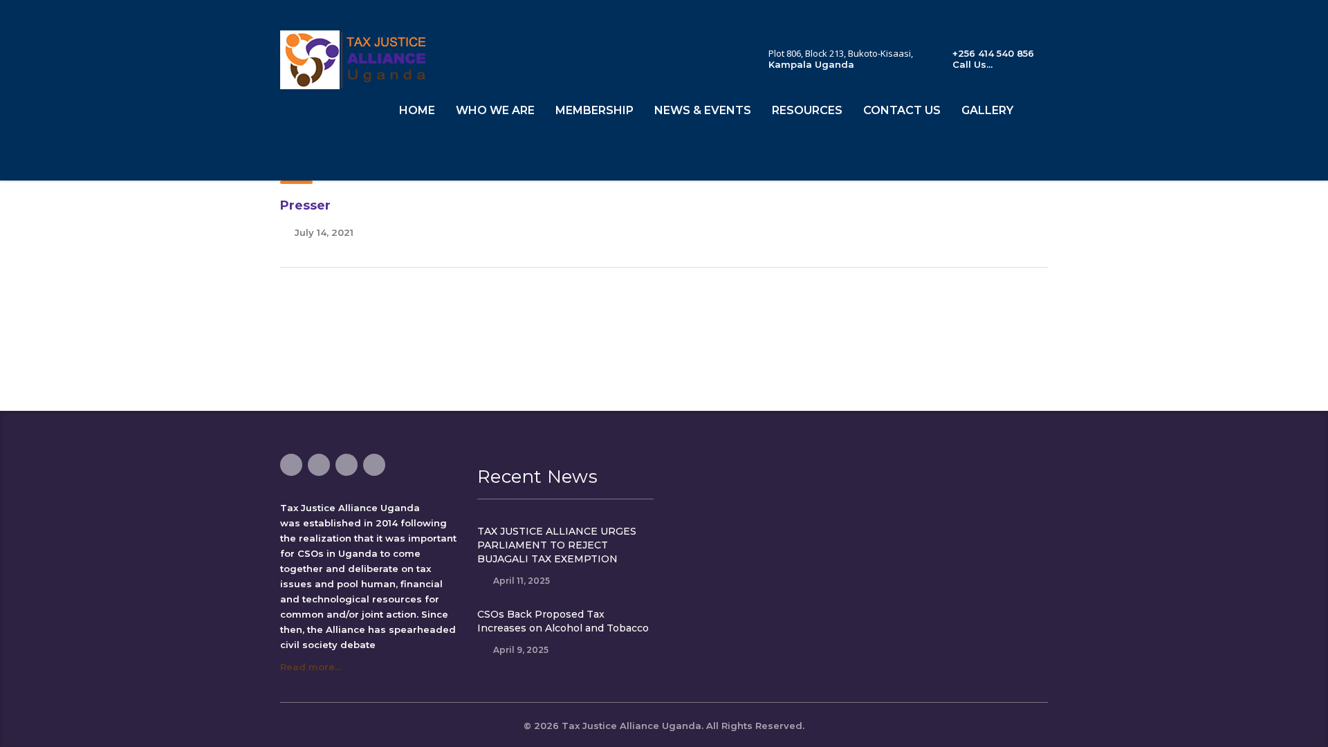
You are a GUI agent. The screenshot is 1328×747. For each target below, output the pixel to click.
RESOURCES (807, 110)
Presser (305, 205)
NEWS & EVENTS (702, 110)
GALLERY (987, 110)
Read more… (311, 666)
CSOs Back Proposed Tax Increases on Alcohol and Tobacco (563, 621)
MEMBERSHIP (594, 110)
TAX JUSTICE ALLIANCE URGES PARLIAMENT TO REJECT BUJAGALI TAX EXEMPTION (556, 545)
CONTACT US (902, 110)
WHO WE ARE (495, 110)
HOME (417, 110)
